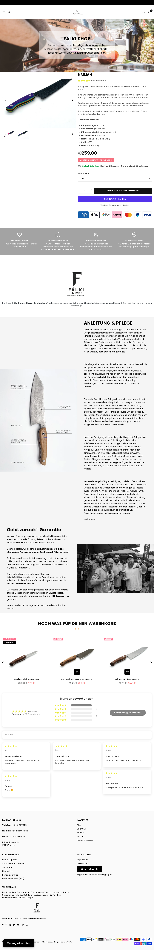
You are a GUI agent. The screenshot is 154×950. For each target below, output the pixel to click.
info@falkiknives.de (18, 830)
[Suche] (9, 12)
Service (80, 832)
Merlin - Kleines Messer (26, 679)
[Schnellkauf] (77, 672)
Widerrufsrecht (90, 869)
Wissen (80, 836)
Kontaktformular (10, 874)
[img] (11, 746)
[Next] (72, 100)
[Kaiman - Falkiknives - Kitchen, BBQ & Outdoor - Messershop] (9, 134)
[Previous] (6, 100)
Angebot (10, 639)
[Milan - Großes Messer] (127, 656)
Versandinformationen (13, 863)
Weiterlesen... (91, 519)
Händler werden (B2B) (13, 878)
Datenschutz (83, 863)
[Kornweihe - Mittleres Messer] (77, 656)
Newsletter (7, 871)
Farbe (83, 173)
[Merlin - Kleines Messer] (26, 656)
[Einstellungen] (143, 12)
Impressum (82, 859)
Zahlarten (7, 867)
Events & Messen (85, 840)
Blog (79, 825)
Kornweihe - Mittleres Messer (77, 679)
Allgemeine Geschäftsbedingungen (94, 874)
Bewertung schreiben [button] (127, 712)
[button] (149, 12)
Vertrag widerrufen (18, 943)
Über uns (81, 828)
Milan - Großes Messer (127, 679)
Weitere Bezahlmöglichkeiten (114, 205)
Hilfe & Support (9, 859)
